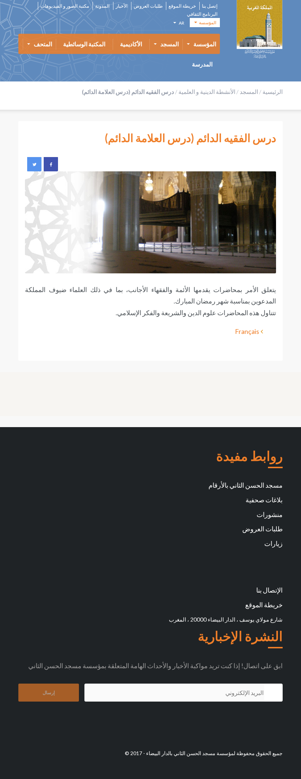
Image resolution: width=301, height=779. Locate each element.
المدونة (102, 6)
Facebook (50, 164)
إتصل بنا (210, 6)
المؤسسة (204, 43)
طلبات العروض (148, 6)
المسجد (169, 43)
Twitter (34, 164)
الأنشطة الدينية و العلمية (206, 91)
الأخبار (122, 6)
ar (180, 24)
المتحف (43, 43)
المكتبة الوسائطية (84, 43)
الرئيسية (272, 91)
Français (247, 331)
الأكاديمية (131, 43)
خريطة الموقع (182, 6)
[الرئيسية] (259, 29)
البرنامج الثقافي (202, 14)
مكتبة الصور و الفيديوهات (64, 6)
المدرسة (202, 64)
